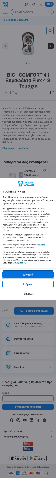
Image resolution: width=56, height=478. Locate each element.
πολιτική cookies (27, 247)
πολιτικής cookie (18, 263)
